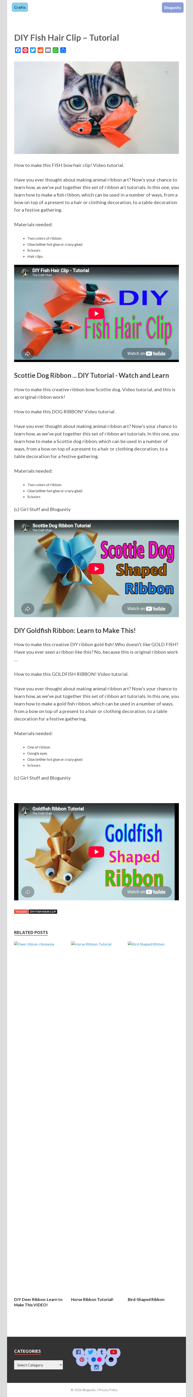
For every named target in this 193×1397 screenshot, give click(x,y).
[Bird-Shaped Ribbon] (153, 944)
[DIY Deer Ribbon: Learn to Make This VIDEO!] (39, 944)
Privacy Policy (108, 1390)
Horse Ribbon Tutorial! (92, 1299)
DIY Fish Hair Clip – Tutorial (66, 37)
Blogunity (172, 7)
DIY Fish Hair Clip (43, 911)
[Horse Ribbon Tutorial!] (96, 944)
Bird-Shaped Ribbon (146, 1299)
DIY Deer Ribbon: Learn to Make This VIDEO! (38, 1302)
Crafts (20, 7)
